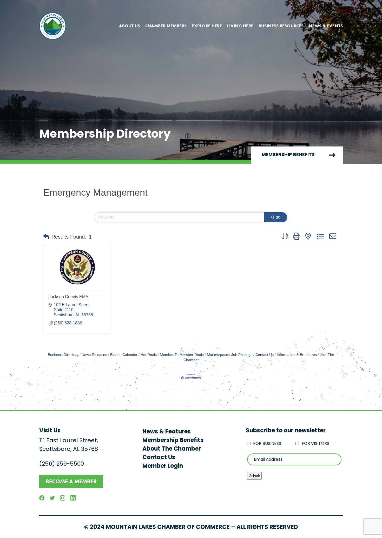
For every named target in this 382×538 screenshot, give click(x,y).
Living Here (240, 26)
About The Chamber (171, 449)
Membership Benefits (288, 155)
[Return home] (52, 26)
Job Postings (241, 355)
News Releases (94, 355)
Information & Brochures (297, 355)
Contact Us (264, 355)
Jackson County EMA (68, 296)
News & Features (166, 432)
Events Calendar (123, 355)
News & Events (326, 26)
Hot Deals (149, 355)
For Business (267, 444)
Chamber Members (166, 26)
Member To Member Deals (182, 355)
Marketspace (217, 355)
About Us (129, 26)
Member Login (162, 466)
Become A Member (71, 481)
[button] (46, 236)
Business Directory (63, 355)
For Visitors (315, 444)
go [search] (278, 217)
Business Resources (281, 26)
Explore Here (207, 26)
